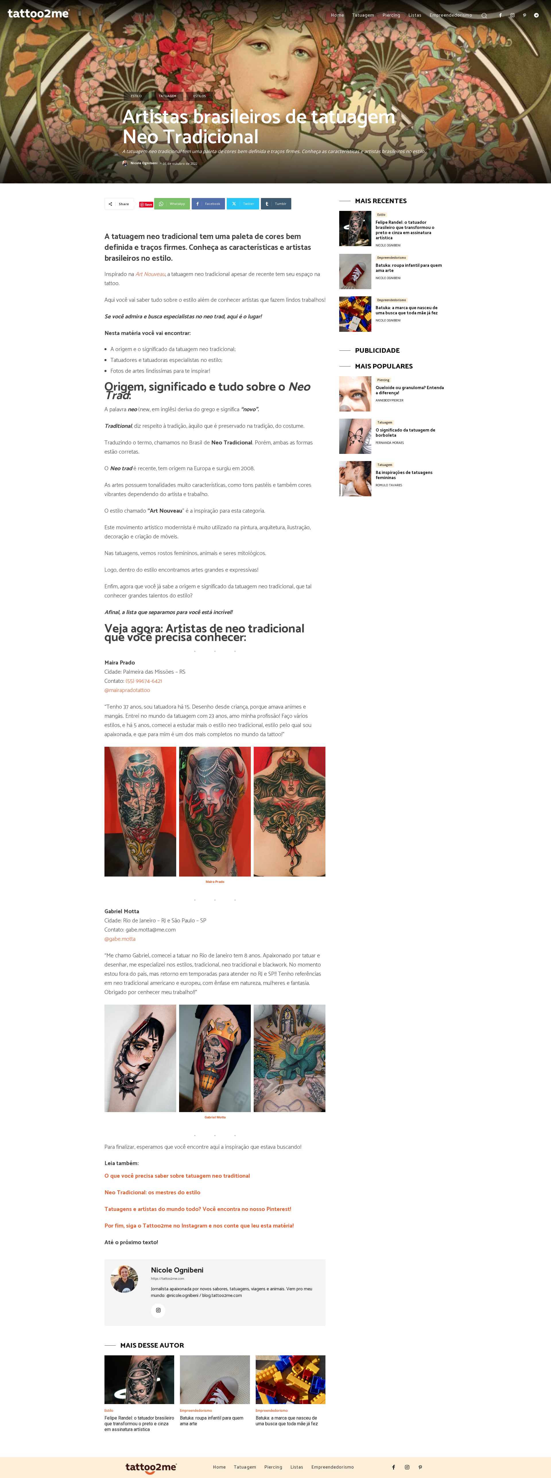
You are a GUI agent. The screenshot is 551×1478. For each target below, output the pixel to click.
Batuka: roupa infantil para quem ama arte (409, 268)
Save (148, 204)
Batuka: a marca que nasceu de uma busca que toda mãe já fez (287, 1420)
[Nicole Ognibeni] (126, 163)
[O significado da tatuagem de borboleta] (355, 436)
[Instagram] (513, 16)
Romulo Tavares (389, 485)
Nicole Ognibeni (144, 163)
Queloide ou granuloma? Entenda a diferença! (410, 390)
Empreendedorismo (196, 1410)
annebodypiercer (389, 400)
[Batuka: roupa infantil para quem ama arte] (215, 1379)
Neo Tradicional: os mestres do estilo (152, 1192)
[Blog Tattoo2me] (39, 14)
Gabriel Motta (215, 1117)
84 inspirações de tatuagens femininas (404, 475)
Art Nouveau (150, 274)
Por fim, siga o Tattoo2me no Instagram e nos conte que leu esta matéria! (199, 1226)
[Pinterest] (525, 16)
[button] (484, 15)
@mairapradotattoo (127, 690)
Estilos (199, 96)
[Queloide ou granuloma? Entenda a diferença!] (355, 393)
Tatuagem (167, 96)
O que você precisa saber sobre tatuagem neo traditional (177, 1176)
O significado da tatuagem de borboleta (405, 433)
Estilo (136, 96)
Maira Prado (215, 882)
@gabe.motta (119, 939)
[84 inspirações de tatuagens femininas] (355, 478)
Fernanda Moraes (390, 443)
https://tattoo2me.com (167, 1278)
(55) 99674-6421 (144, 681)
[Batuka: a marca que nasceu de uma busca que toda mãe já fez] (290, 1379)
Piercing (383, 380)
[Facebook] (501, 16)
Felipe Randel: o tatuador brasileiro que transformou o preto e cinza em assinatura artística (139, 1423)
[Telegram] (536, 16)
